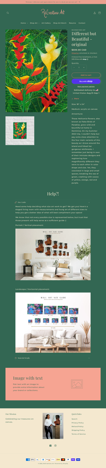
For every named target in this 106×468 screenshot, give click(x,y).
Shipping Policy (78, 430)
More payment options (86, 86)
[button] (7, 12)
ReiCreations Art (48, 463)
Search (74, 419)
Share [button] (76, 99)
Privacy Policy (78, 423)
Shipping (75, 53)
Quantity (75, 63)
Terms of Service (79, 434)
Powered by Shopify (61, 463)
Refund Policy (78, 426)
